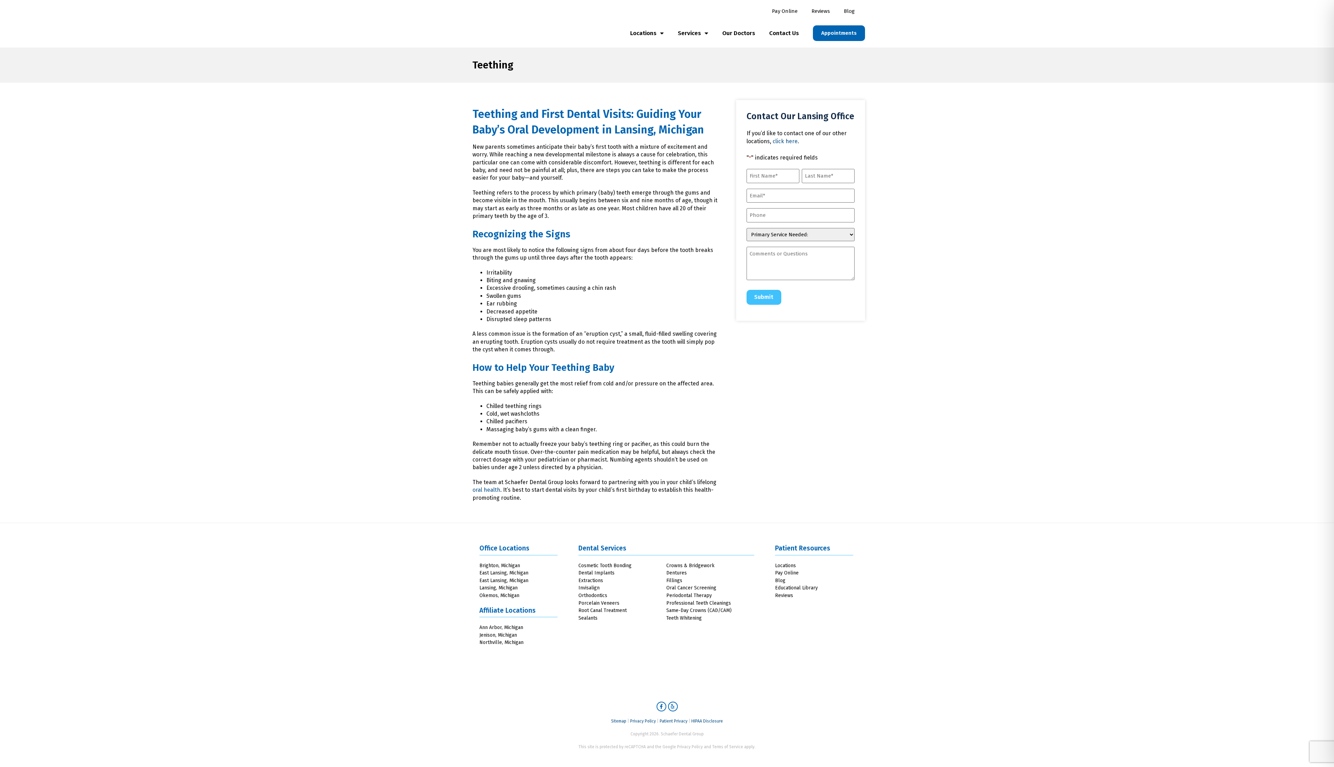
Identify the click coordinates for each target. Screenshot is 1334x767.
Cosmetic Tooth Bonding (605, 566)
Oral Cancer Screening (691, 588)
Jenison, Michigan (498, 635)
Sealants (588, 618)
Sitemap (618, 721)
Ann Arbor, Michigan (501, 627)
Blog (849, 11)
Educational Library (796, 588)
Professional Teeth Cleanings (698, 603)
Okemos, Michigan (499, 595)
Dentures (676, 573)
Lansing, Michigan (659, 129)
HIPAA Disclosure (707, 721)
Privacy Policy (643, 721)
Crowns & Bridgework (690, 566)
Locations (643, 33)
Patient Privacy (673, 721)
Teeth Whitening (684, 618)
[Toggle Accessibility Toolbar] (1316, 749)
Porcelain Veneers (598, 603)
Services (689, 33)
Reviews (821, 11)
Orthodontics (592, 595)
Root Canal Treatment (602, 610)
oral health (486, 490)
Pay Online (785, 11)
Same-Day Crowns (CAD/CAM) (699, 610)
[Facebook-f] (661, 706)
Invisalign (589, 588)
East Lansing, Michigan (503, 573)
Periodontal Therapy (689, 595)
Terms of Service (727, 746)
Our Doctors (738, 33)
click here (785, 141)
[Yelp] (673, 706)
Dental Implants (596, 573)
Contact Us (784, 33)
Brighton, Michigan (499, 566)
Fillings (674, 581)
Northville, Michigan (501, 642)
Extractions (590, 581)
